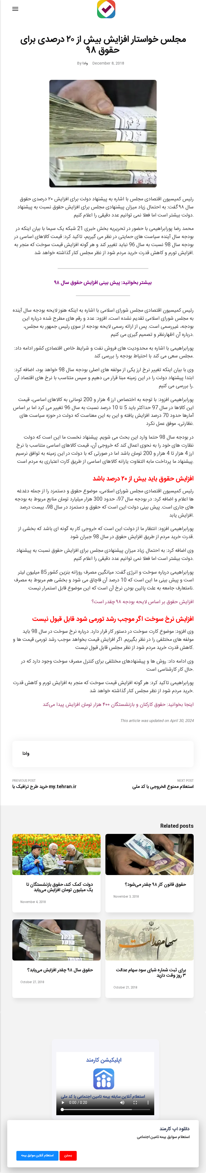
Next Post (163, 784)
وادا (85, 63)
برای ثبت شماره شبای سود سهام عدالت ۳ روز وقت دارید (151, 972)
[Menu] (15, 9)
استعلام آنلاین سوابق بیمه (37, 1155)
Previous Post (44, 784)
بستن (68, 1155)
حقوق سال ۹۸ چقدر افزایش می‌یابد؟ (60, 970)
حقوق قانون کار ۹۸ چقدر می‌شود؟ (155, 884)
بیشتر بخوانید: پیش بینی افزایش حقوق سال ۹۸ (103, 283)
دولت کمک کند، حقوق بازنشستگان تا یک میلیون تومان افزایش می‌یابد (59, 887)
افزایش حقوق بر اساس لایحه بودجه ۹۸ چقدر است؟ (142, 602)
